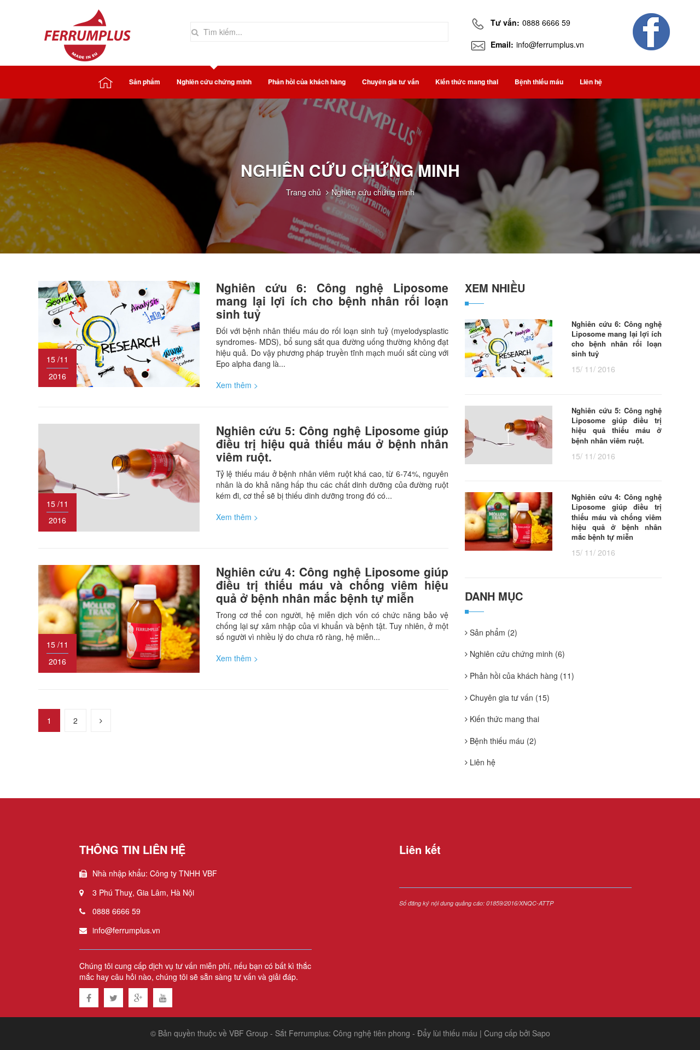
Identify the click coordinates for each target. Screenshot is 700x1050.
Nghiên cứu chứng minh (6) (516, 654)
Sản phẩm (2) (492, 632)
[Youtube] (162, 996)
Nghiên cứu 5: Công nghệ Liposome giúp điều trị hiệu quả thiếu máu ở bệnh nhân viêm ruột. (332, 443)
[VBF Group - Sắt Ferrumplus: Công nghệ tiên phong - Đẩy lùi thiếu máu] (88, 32)
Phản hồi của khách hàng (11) (521, 676)
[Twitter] (113, 996)
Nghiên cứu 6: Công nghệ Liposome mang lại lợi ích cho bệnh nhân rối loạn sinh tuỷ (332, 300)
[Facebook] (88, 996)
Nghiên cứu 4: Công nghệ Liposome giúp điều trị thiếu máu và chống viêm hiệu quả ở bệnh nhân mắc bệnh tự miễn (332, 584)
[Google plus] (138, 996)
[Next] (101, 720)
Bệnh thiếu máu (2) (502, 741)
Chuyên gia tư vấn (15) (509, 698)
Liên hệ (481, 762)
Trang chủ (303, 192)
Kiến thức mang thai (503, 719)
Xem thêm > (237, 384)
